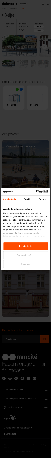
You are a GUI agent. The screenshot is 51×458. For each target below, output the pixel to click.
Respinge (25, 264)
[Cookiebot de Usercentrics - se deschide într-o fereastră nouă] (36, 191)
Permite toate (25, 246)
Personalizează (24, 255)
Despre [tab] (42, 199)
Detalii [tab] (27, 199)
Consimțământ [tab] (10, 199)
